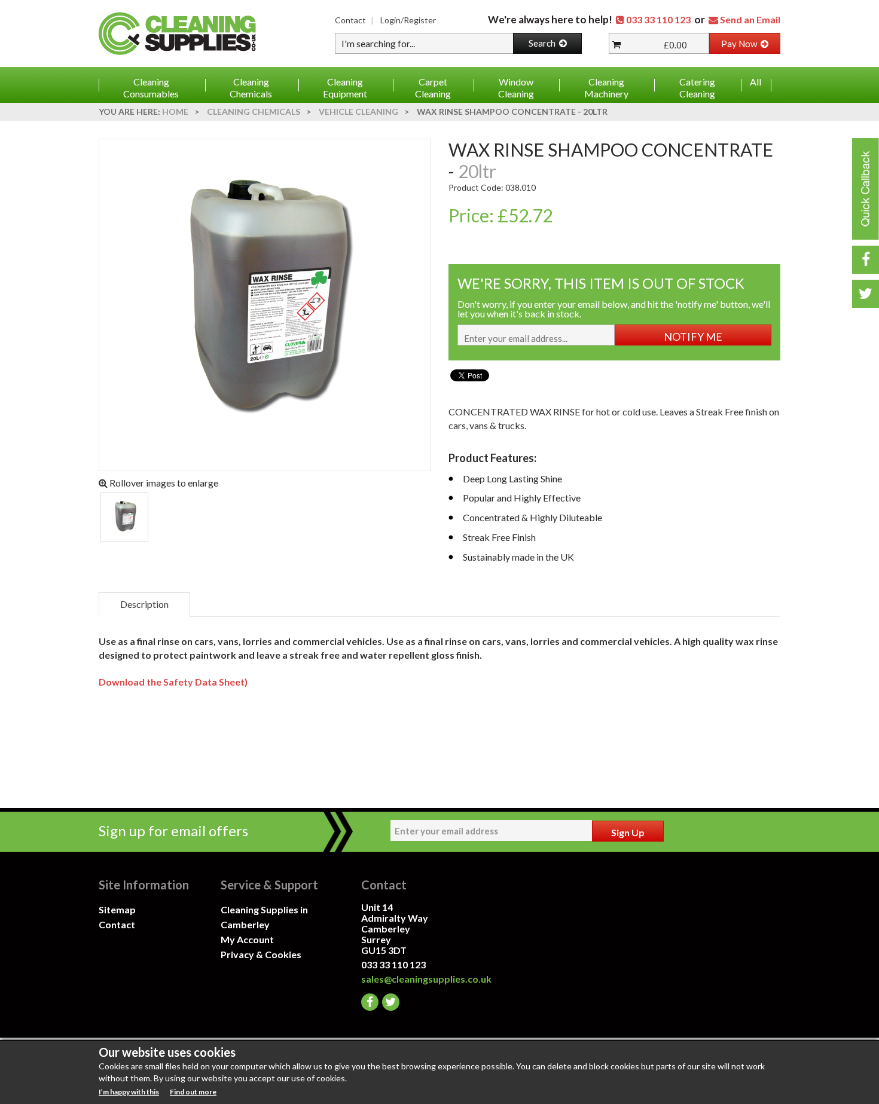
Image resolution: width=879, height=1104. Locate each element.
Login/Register (408, 20)
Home (175, 111)
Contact (350, 20)
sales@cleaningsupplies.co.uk (422, 978)
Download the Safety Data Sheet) (173, 681)
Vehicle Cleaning (358, 111)
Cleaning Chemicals (251, 87)
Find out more (193, 1091)
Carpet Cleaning (433, 87)
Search (544, 43)
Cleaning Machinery (606, 87)
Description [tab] (144, 604)
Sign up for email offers (173, 830)
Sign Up (628, 832)
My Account (247, 939)
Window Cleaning (516, 87)
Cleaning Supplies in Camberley (264, 917)
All (755, 81)
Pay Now (741, 43)
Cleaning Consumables (151, 87)
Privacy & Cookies (261, 954)
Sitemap (117, 909)
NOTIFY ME (693, 336)
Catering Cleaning (697, 87)
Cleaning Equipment (345, 87)
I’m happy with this (129, 1091)
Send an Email (750, 19)
